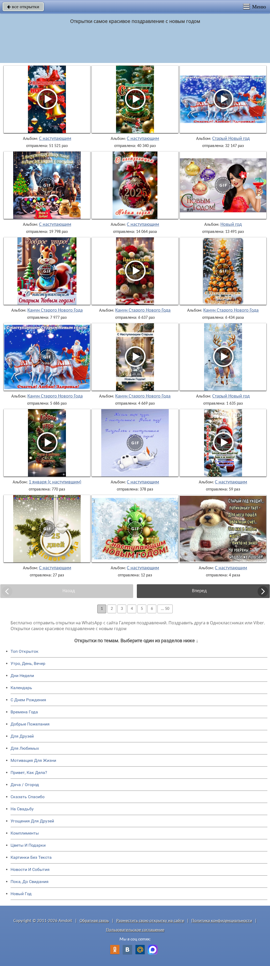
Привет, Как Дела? (29, 772)
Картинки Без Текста (31, 857)
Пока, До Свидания (30, 881)
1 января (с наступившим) (55, 482)
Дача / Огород (25, 784)
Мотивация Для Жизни (33, 760)
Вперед (199, 591)
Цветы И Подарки (28, 845)
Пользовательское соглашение (135, 930)
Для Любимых (25, 748)
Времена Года (24, 711)
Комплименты (25, 833)
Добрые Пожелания (30, 724)
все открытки (23, 6)
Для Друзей (22, 736)
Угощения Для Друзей (32, 820)
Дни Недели (22, 675)
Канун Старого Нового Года (55, 310)
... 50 (165, 609)
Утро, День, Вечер (28, 663)
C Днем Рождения (28, 699)
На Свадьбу (22, 808)
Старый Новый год (231, 138)
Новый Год (21, 893)
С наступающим (55, 138)
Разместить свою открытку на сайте (150, 921)
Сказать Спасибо (28, 796)
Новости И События (30, 869)
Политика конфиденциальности (221, 921)
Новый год (231, 224)
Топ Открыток (24, 651)
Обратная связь (94, 921)
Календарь (21, 687)
